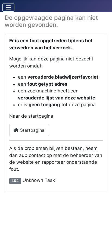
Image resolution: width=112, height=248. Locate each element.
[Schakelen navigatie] (8, 8)
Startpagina (31, 130)
